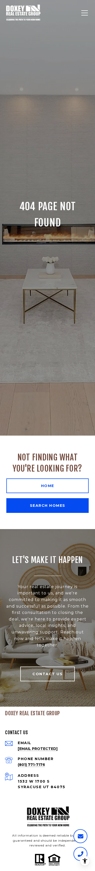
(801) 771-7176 (31, 764)
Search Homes (47, 505)
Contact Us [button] (47, 674)
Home (47, 485)
